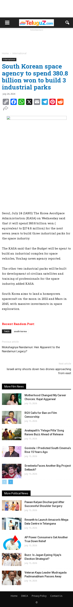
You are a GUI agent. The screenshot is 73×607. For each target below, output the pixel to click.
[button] (67, 22)
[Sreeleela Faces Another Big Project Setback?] (11, 471)
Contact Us (56, 596)
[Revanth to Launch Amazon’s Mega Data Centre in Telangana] (11, 524)
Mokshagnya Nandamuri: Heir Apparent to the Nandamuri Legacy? (31, 349)
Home (14, 596)
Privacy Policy (39, 596)
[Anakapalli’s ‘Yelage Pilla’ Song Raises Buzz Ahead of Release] (11, 434)
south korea (20, 331)
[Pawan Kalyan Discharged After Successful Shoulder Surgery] (11, 505)
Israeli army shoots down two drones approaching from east (39, 371)
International (9, 59)
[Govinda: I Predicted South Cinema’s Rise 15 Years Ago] (11, 451)
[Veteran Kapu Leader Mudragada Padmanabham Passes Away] (11, 578)
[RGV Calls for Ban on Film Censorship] (11, 417)
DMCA (24, 596)
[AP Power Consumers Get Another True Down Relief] (11, 542)
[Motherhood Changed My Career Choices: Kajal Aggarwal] (11, 399)
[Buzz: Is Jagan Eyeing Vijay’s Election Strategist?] (11, 559)
